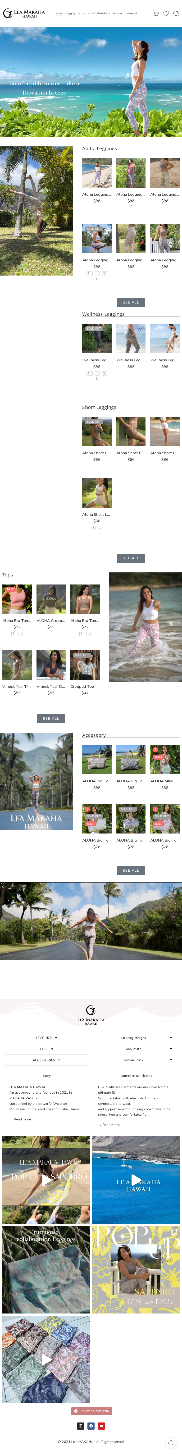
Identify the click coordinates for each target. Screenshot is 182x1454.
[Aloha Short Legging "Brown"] (131, 431)
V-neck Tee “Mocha (17, 686)
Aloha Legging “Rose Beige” (131, 194)
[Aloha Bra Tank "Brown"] (85, 599)
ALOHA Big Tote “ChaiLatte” (131, 781)
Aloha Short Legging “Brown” (131, 453)
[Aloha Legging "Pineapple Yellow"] (165, 173)
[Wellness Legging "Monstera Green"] (131, 338)
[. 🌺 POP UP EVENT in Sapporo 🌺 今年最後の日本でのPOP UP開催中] (46, 1180)
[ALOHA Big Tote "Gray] (131, 819)
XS (89, 273)
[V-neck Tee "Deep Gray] (51, 665)
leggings (72, 13)
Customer (117, 13)
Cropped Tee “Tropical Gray (85, 686)
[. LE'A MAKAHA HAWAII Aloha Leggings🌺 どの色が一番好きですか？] (46, 1359)
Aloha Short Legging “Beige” (97, 514)
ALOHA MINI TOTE (165, 781)
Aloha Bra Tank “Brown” (85, 620)
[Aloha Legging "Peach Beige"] (131, 239)
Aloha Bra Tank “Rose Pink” (17, 620)
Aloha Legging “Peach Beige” (131, 260)
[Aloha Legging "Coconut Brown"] (97, 239)
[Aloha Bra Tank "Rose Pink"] (17, 599)
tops (84, 13)
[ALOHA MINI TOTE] (165, 759)
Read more (22, 1119)
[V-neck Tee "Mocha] (17, 665)
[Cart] (156, 13)
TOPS (44, 1048)
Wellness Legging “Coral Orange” (165, 360)
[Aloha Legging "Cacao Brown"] (165, 239)
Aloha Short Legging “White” (165, 453)
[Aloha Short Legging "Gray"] (97, 431)
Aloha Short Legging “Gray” (97, 453)
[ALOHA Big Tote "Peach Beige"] (97, 759)
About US (132, 13)
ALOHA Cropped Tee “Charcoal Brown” (51, 620)
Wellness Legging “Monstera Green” (131, 360)
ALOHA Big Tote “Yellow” (97, 840)
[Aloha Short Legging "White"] (165, 431)
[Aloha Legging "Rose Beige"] (131, 173)
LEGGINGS (44, 1037)
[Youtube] (101, 1426)
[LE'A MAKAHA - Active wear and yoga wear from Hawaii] (24, 13)
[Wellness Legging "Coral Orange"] (165, 338)
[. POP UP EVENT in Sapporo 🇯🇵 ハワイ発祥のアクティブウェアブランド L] (136, 1270)
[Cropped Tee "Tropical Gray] (85, 665)
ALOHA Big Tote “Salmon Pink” (165, 840)
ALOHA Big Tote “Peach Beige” (97, 781)
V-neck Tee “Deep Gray (51, 686)
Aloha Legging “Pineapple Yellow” (165, 194)
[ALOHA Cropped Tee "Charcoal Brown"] (51, 599)
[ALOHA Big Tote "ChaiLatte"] (131, 759)
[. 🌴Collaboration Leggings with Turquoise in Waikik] (46, 1270)
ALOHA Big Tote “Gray (131, 840)
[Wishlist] (105, 164)
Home (59, 13)
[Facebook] (91, 1426)
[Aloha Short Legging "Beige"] (97, 493)
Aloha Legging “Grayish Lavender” (97, 194)
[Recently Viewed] (170, 1442)
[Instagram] (80, 1426)
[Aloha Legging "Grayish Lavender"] (97, 173)
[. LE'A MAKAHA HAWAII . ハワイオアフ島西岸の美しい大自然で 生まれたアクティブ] (136, 1180)
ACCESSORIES (99, 13)
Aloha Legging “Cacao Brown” (165, 260)
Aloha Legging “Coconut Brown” (97, 260)
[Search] (176, 13)
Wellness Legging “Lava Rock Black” (97, 360)
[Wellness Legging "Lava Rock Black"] (97, 338)
